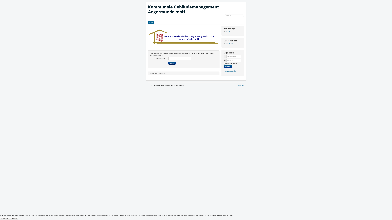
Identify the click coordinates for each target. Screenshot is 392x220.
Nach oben (241, 85)
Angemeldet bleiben (231, 64)
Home (151, 22)
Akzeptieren (4, 218)
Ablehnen (14, 218)
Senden (172, 63)
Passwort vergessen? (230, 72)
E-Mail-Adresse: (161, 58)
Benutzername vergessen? (231, 70)
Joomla (228, 32)
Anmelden (228, 66)
